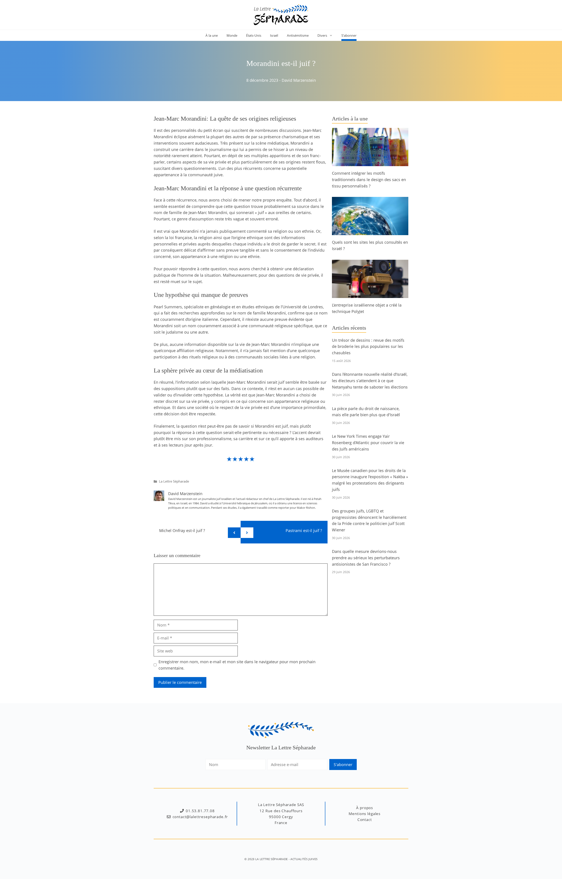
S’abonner (349, 35)
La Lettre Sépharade (174, 481)
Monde (232, 35)
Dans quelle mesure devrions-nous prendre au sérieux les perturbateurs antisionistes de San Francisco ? (366, 558)
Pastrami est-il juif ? (304, 530)
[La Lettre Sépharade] (281, 14)
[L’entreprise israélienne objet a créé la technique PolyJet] (370, 294)
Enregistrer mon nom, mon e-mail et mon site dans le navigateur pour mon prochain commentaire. (237, 665)
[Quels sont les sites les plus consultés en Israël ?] (370, 232)
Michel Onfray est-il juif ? (182, 530)
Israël (274, 35)
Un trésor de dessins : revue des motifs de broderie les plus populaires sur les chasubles (368, 347)
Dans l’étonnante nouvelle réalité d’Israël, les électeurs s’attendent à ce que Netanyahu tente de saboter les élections (370, 381)
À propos (364, 807)
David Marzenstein (299, 80)
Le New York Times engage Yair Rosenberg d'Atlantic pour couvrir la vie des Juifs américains (368, 443)
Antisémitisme (298, 35)
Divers (322, 35)
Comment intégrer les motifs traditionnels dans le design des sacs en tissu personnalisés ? (369, 180)
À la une (211, 35)
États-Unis (253, 35)
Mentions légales (364, 813)
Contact (364, 819)
